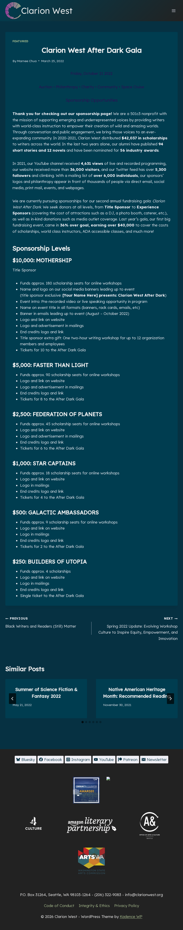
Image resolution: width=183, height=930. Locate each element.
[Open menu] (173, 10)
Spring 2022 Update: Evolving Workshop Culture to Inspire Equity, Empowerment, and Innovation (138, 628)
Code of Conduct (59, 905)
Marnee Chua (27, 61)
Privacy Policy (126, 905)
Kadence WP (131, 916)
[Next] (170, 698)
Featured (20, 41)
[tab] (82, 722)
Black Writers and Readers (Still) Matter (40, 622)
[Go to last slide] (12, 698)
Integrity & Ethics (94, 905)
